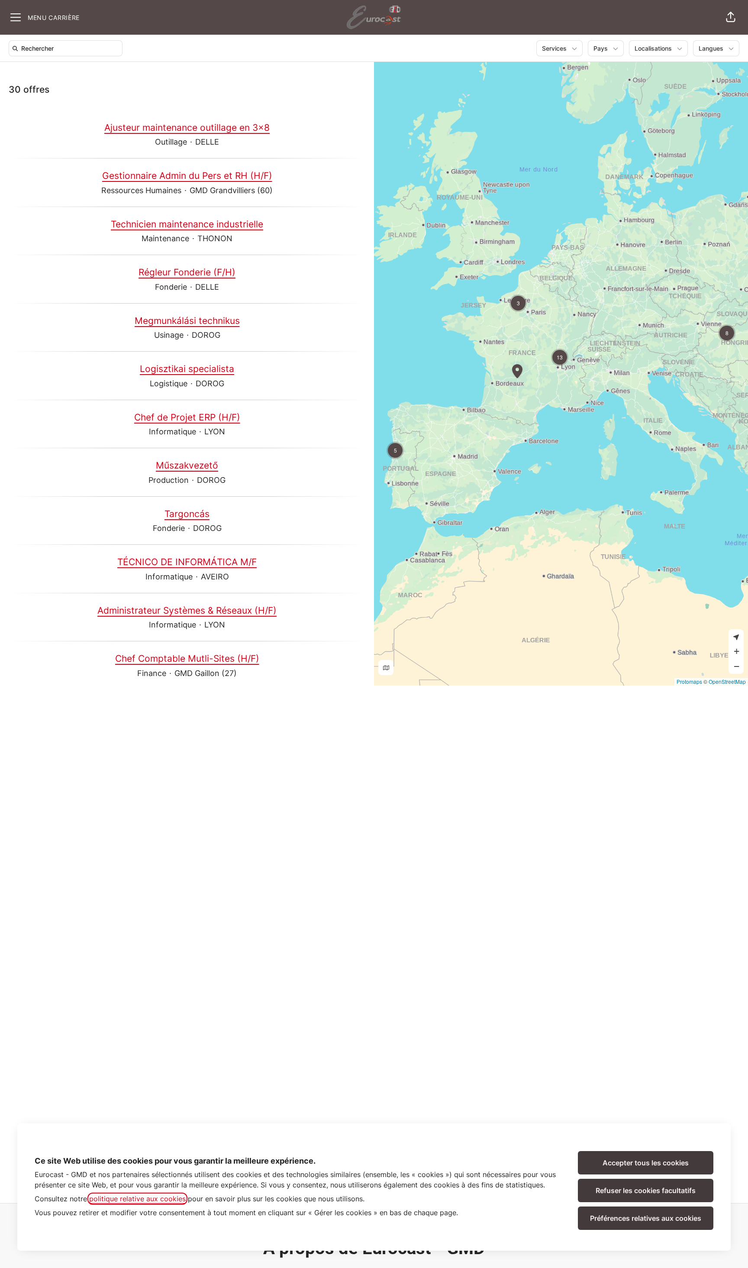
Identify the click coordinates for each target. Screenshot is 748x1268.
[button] (731, 17)
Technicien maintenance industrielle (187, 224)
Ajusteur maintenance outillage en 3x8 (187, 127)
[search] (67, 48)
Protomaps (689, 681)
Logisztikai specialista (187, 368)
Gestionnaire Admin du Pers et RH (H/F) (187, 175)
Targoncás (187, 513)
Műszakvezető (187, 465)
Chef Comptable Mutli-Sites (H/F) (187, 658)
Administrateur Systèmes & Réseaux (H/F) (187, 610)
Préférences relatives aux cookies (645, 1218)
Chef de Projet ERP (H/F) (187, 417)
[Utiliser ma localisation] (736, 636)
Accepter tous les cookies (646, 1162)
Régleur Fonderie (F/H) (187, 272)
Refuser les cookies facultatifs (646, 1190)
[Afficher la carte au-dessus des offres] (385, 667)
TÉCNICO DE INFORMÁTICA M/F (187, 561)
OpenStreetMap (727, 681)
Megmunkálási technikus (187, 320)
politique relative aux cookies (137, 1198)
